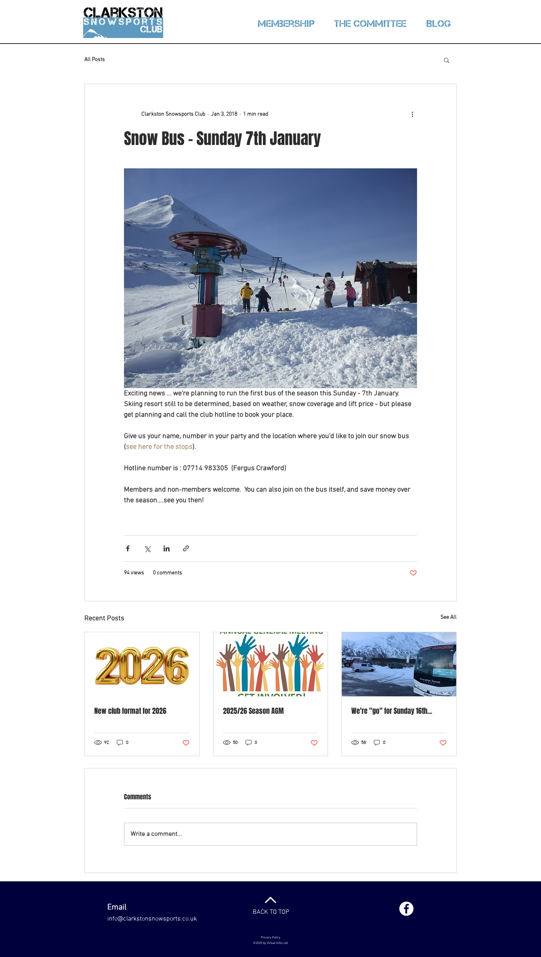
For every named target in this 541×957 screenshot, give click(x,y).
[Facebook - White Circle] (406, 909)
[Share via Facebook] (127, 548)
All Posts (94, 59)
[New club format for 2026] (142, 664)
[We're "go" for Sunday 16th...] (399, 664)
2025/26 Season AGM (253, 711)
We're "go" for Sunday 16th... (391, 711)
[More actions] (412, 114)
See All (448, 617)
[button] (446, 60)
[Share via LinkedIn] (166, 548)
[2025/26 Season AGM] (270, 664)
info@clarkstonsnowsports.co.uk (152, 919)
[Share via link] (186, 548)
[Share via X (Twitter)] (147, 548)
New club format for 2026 (130, 711)
